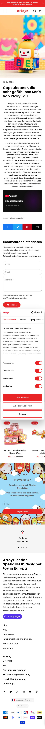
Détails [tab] (23, 320)
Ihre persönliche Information (17, 639)
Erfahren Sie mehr (26, 4)
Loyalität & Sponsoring (14, 679)
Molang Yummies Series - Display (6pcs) (15, 451)
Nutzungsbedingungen (14, 670)
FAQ (5, 665)
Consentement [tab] (9, 320)
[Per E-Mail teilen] (37, 227)
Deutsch (21, 706)
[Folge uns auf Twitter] (11, 691)
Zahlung (7, 656)
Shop (5, 625)
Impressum (8, 634)
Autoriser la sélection (22, 406)
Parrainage (8, 683)
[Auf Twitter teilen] (17, 227)
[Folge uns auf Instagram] (17, 691)
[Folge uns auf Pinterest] (23, 691)
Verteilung (8, 648)
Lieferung (7, 660)
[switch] (38, 371)
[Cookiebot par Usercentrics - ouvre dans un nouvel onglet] (31, 313)
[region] (22, 536)
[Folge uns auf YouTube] (30, 691)
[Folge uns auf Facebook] (4, 691)
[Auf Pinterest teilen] (27, 227)
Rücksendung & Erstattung (16, 674)
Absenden (12, 305)
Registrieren (22, 511)
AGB (5, 629)
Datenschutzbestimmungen (15, 256)
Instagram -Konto (25, 183)
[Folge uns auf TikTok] (37, 691)
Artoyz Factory (10, 643)
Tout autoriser (22, 397)
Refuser (22, 414)
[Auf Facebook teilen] (8, 227)
